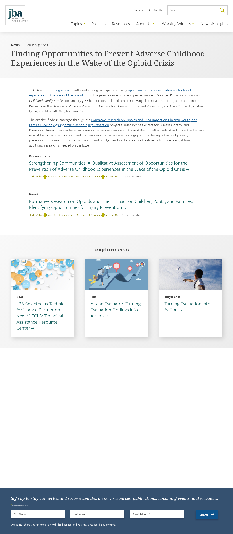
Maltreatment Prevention (89, 176)
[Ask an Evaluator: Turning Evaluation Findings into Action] (116, 274)
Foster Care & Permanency (59, 176)
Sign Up (204, 514)
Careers (138, 10)
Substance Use (111, 176)
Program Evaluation (131, 176)
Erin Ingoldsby (59, 90)
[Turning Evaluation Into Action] (190, 274)
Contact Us (155, 10)
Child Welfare (37, 176)
